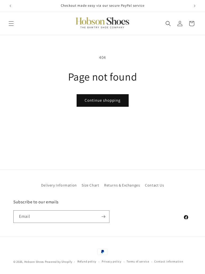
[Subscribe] (103, 216)
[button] (11, 23)
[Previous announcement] (10, 6)
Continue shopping (103, 100)
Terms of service (138, 261)
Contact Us (154, 185)
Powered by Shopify (58, 262)
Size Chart (90, 185)
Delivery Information (59, 185)
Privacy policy (111, 261)
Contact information (168, 261)
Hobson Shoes (34, 262)
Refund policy (86, 261)
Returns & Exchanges (122, 185)
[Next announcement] (194, 6)
